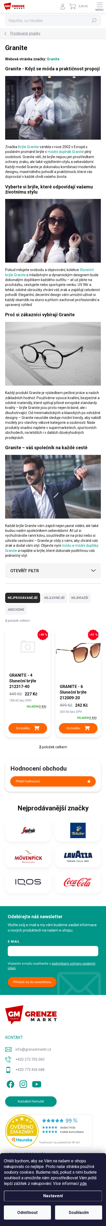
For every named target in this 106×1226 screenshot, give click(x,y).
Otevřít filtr (24, 570)
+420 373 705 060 (30, 1059)
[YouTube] (36, 1083)
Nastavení (53, 1195)
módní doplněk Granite (66, 152)
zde (83, 1183)
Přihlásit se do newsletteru (32, 982)
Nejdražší (79, 598)
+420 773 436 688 (30, 1070)
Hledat (94, 20)
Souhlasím (79, 1212)
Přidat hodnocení (28, 781)
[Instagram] (22, 1083)
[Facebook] (9, 1083)
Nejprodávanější (23, 598)
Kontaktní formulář (31, 1101)
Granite (53, 59)
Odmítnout (27, 1212)
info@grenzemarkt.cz (33, 1049)
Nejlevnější (54, 598)
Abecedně (16, 609)
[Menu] (99, 6)
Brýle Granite (28, 147)
